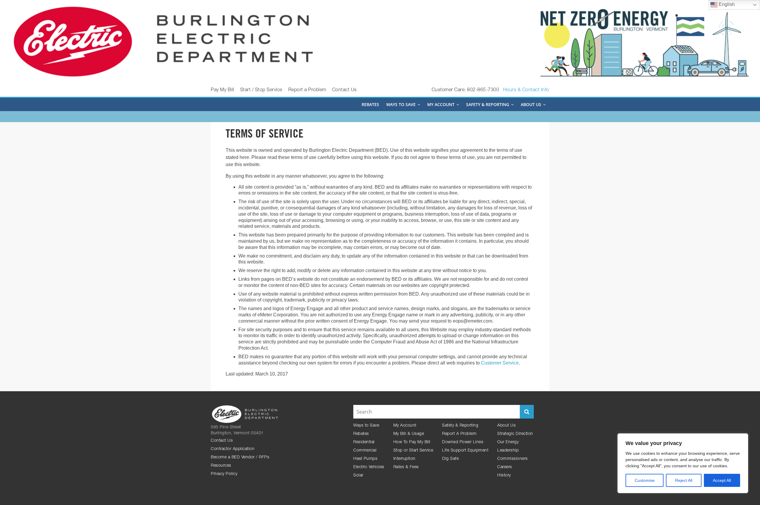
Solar (358, 476)
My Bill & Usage (408, 434)
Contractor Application (232, 449)
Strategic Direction (515, 434)
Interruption (404, 459)
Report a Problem (307, 90)
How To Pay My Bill (411, 442)
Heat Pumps (365, 459)
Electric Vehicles (368, 467)
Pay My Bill (222, 90)
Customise (645, 480)
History (504, 476)
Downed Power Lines (462, 442)
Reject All (683, 480)
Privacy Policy (224, 474)
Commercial (364, 451)
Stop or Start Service (413, 451)
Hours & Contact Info (526, 90)
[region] (683, 463)
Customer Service (500, 362)
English (726, 4)
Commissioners (512, 459)
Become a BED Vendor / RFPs (240, 457)
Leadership (508, 451)
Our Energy (508, 442)
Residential (364, 442)
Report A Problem (459, 434)
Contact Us (344, 90)
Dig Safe (450, 459)
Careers (504, 467)
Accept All (722, 480)
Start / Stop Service (261, 90)
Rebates (370, 104)
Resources (221, 466)
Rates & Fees (406, 467)
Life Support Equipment (465, 451)
